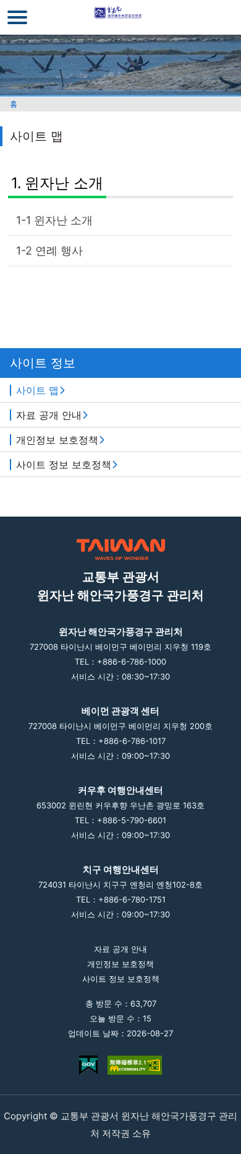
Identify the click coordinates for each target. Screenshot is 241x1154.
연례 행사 (59, 250)
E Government (88, 1065)
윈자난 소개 (64, 183)
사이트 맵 (37, 390)
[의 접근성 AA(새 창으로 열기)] (135, 1065)
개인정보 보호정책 (57, 440)
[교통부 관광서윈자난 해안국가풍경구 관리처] (121, 17)
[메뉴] (17, 17)
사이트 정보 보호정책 (63, 464)
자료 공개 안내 (49, 415)
